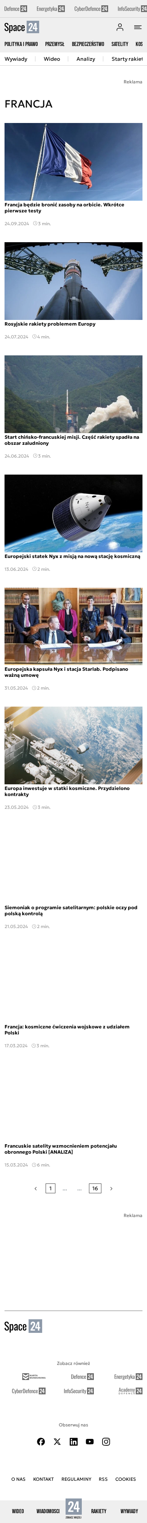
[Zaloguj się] (119, 27)
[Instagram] (106, 1442)
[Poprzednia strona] (35, 1188)
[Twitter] (57, 1442)
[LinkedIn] (73, 1442)
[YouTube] (89, 1442)
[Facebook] (41, 1442)
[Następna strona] (111, 1188)
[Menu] (137, 27)
